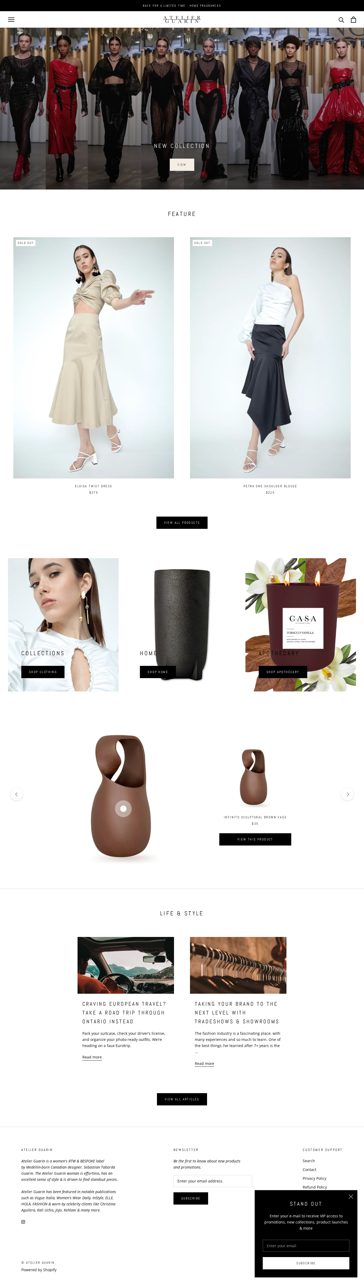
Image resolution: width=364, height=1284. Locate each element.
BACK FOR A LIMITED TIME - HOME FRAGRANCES (182, 5)
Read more (92, 1057)
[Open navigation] (11, 19)
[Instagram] (23, 1221)
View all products (182, 523)
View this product (255, 839)
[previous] (17, 794)
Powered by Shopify (38, 1269)
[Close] (351, 1196)
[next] (347, 794)
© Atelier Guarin (38, 1263)
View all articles (182, 1099)
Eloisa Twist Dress (93, 486)
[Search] (341, 19)
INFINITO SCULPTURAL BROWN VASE (255, 817)
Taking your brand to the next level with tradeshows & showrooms (237, 1012)
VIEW (182, 165)
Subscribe (306, 1263)
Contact (309, 1169)
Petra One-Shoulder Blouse (270, 486)
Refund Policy (315, 1187)
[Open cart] (353, 20)
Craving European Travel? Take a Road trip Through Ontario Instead (124, 1012)
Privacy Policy (314, 1178)
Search (309, 1160)
